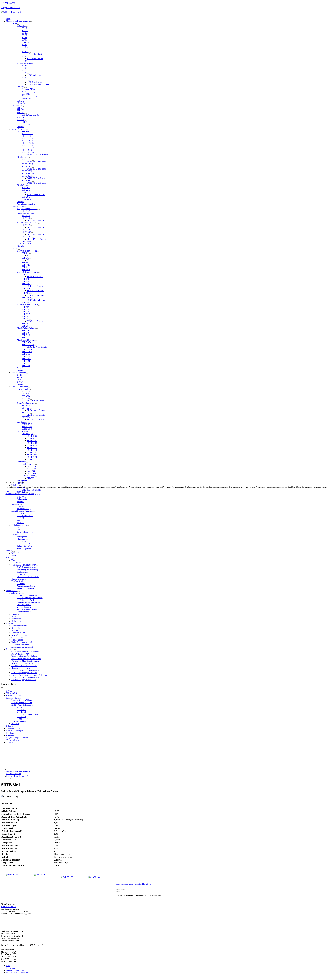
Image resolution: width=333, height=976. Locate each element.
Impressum (29, 493)
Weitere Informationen (15, 493)
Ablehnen (20, 491)
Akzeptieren (11, 491)
